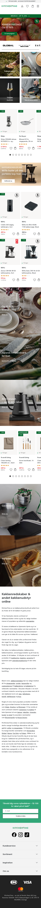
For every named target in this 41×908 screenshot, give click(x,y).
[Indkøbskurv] (32, 6)
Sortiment (7, 854)
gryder (18, 683)
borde (4, 715)
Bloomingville (10, 717)
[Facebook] (14, 834)
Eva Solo (16, 733)
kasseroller (25, 683)
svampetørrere (7, 686)
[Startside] (9, 6)
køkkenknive (18, 686)
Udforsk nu (8, 181)
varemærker (30, 621)
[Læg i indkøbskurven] (15, 148)
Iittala (7, 707)
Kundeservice (9, 845)
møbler (31, 710)
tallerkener (26, 694)
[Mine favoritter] (27, 6)
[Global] (8, 45)
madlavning (15, 658)
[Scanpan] (24, 45)
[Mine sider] (22, 6)
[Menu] (38, 6)
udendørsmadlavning (19, 660)
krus (19, 696)
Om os (6, 871)
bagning (23, 658)
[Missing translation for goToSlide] (13, 155)
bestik (4, 696)
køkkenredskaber (16, 681)
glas (20, 694)
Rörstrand (21, 707)
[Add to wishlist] (11, 148)
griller (9, 728)
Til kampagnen (9, 33)
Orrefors (13, 707)
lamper (19, 712)
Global (4, 733)
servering (30, 658)
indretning (22, 710)
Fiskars (23, 733)
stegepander (10, 683)
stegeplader (18, 728)
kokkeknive (29, 686)
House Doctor (22, 717)
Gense (9, 733)
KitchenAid (31, 731)
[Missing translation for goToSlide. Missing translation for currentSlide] (10, 155)
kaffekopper (11, 696)
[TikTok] (27, 834)
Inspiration (7, 862)
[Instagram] (20, 834)
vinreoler (33, 712)
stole (10, 715)
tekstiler (26, 712)
